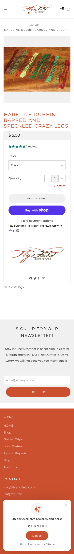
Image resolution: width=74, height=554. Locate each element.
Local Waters (13, 446)
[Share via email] (43, 278)
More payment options (37, 220)
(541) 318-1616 (13, 494)
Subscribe (38, 392)
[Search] (68, 9)
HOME (8, 425)
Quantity (14, 178)
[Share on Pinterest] (39, 278)
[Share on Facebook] (30, 278)
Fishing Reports (15, 453)
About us (10, 467)
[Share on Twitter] (35, 278)
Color (12, 156)
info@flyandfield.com (19, 487)
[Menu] (5, 9)
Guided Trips (13, 439)
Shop (7, 432)
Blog (7, 460)
